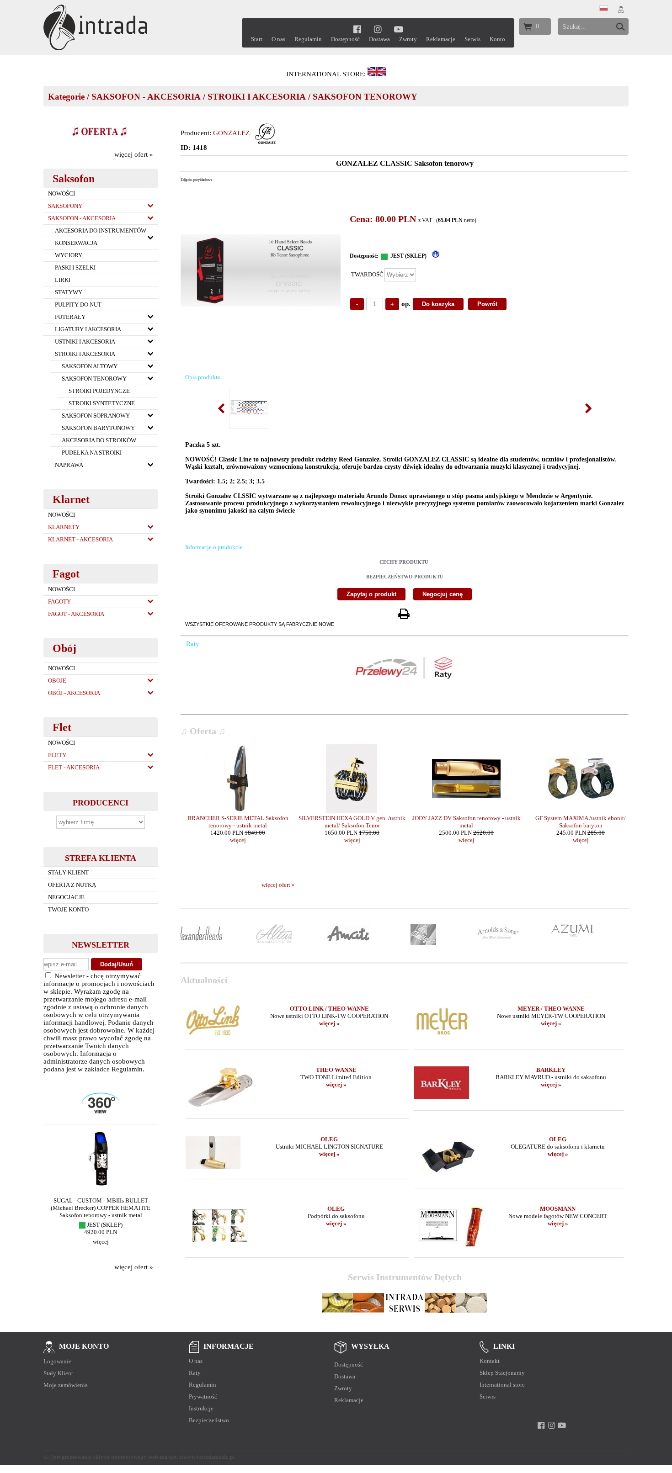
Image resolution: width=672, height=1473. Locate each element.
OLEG (329, 1139)
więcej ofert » (133, 154)
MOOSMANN (558, 1208)
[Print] (403, 614)
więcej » (329, 1023)
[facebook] (357, 29)
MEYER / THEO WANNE (551, 1008)
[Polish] (603, 8)
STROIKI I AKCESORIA (257, 96)
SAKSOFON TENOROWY (365, 96)
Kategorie (66, 96)
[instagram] (378, 29)
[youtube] (399, 29)
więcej (101, 1241)
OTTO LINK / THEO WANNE (329, 1008)
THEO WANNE (336, 1069)
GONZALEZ (231, 133)
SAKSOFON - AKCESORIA (146, 96)
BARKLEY (550, 1069)
